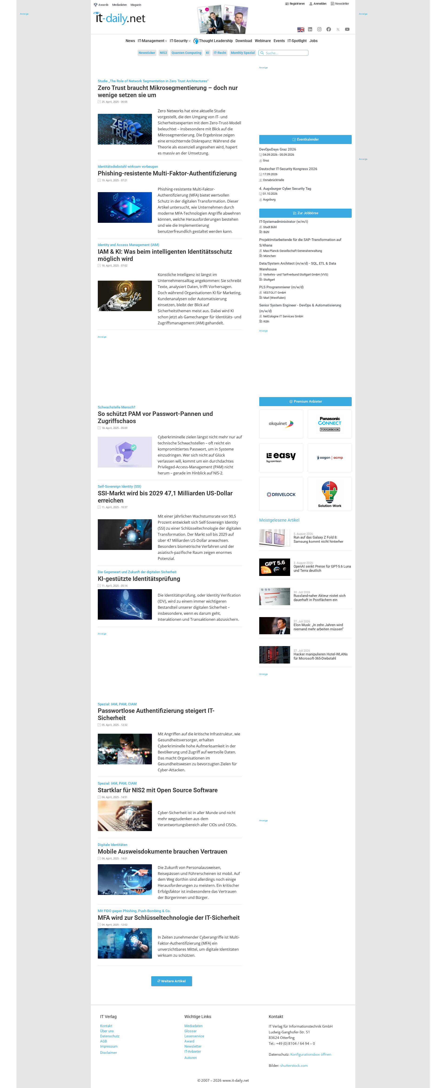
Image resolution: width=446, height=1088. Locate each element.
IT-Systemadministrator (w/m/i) (283, 222)
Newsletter (192, 1046)
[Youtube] (347, 29)
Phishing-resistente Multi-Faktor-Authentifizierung (167, 173)
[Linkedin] (310, 29)
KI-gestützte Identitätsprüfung (139, 578)
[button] (171, 981)
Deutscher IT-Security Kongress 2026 (288, 169)
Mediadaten (193, 1026)
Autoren (190, 1058)
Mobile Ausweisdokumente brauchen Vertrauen (162, 851)
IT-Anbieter (192, 1051)
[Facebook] (328, 29)
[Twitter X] (338, 29)
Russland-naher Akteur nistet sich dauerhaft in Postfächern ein (320, 598)
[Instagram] (319, 29)
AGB (103, 1041)
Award (189, 1041)
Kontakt (106, 1026)
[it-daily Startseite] (128, 18)
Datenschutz (109, 1036)
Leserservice (194, 1036)
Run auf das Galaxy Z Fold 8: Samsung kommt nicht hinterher (318, 539)
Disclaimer (108, 1053)
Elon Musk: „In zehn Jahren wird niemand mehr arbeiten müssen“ (318, 627)
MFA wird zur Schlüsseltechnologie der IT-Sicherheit (169, 917)
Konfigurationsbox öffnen (310, 1054)
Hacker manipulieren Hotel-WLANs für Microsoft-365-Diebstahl (321, 656)
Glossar (190, 1031)
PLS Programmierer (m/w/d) (281, 287)
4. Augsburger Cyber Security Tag (285, 189)
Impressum (109, 1046)
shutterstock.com (294, 1065)
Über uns (107, 1031)
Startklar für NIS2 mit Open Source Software (158, 790)
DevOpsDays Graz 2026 (277, 149)
